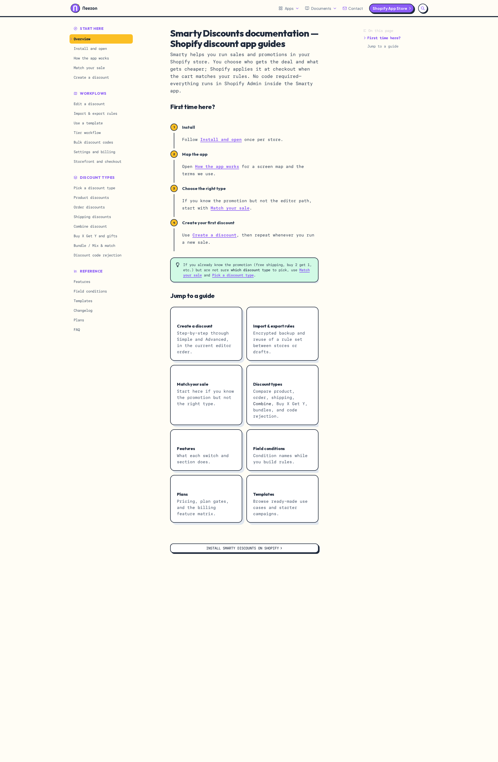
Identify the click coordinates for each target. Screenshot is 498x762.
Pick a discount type (233, 275)
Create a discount (214, 235)
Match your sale (230, 208)
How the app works (217, 166)
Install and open (221, 139)
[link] (206, 334)
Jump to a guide (382, 46)
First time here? (383, 38)
